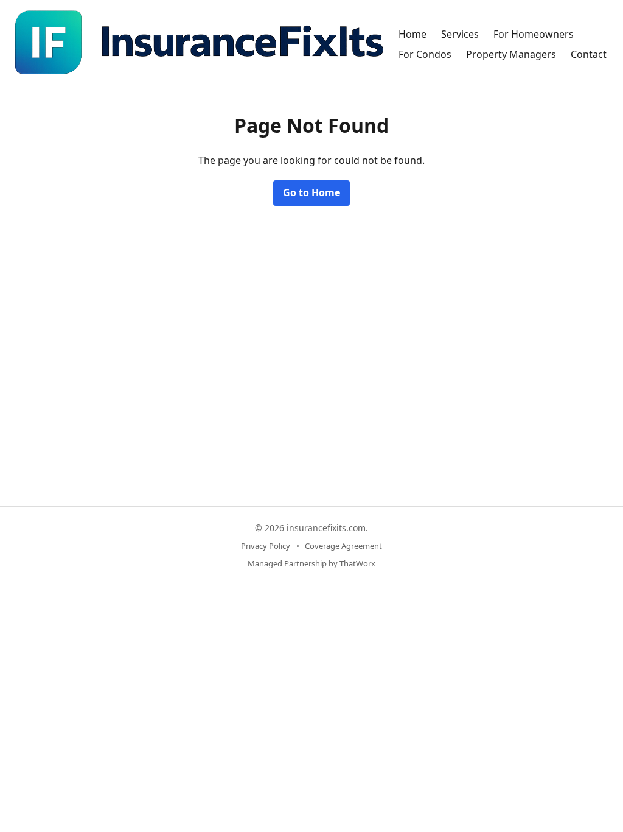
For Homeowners (533, 34)
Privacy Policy (265, 545)
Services (460, 34)
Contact (589, 54)
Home (412, 34)
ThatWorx (357, 563)
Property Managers (511, 54)
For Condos (425, 54)
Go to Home (311, 192)
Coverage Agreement (343, 545)
